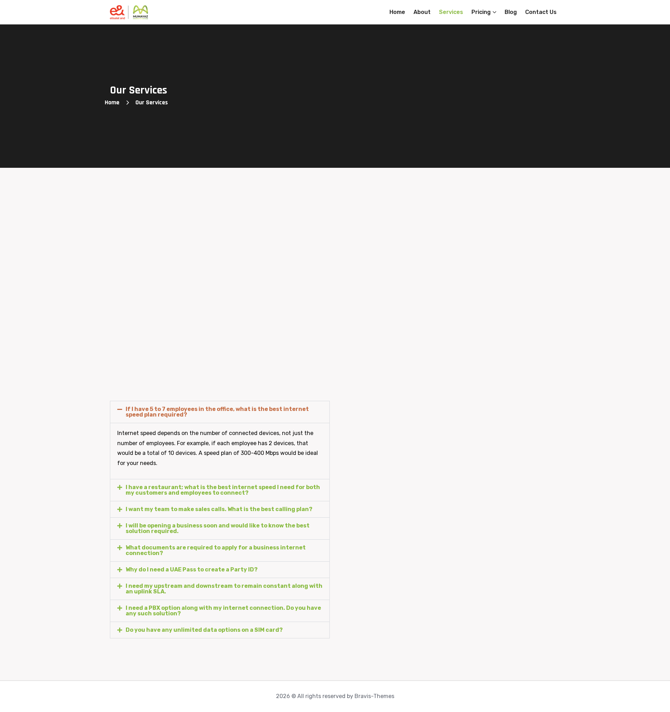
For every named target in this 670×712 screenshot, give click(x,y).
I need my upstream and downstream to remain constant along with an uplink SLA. (224, 589)
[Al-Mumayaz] (129, 12)
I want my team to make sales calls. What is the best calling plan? (219, 509)
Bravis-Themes (374, 696)
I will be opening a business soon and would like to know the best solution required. (218, 528)
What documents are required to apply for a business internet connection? (216, 550)
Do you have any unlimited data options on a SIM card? (204, 630)
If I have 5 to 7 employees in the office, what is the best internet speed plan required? (217, 412)
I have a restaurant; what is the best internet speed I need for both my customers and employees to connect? (223, 490)
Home (112, 102)
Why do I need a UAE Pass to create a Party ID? (192, 569)
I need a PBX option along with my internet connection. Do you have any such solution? (223, 611)
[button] (219, 412)
